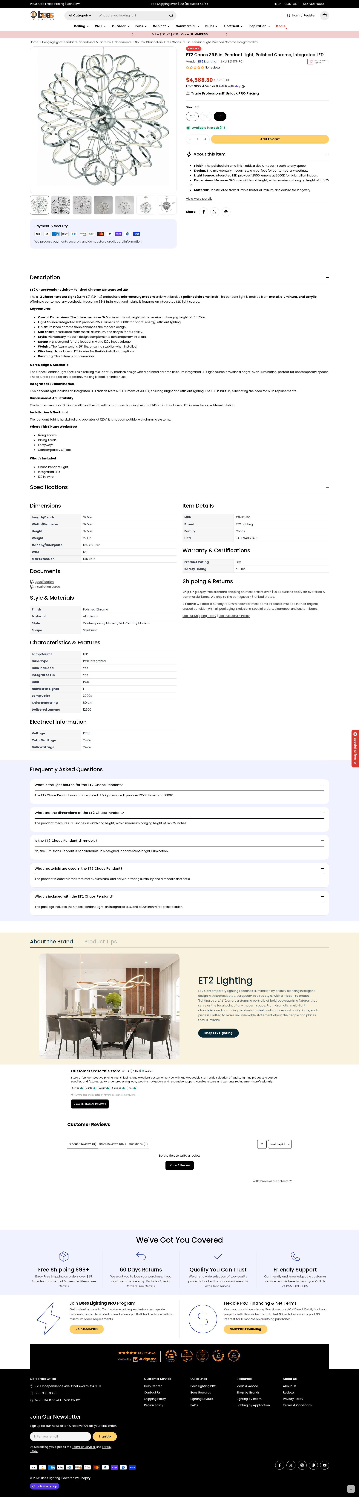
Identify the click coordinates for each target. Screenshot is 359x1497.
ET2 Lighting (207, 61)
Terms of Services (84, 1447)
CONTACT (291, 4)
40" (220, 116)
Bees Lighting (50, 1478)
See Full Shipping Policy (199, 616)
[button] (132, 34)
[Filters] (262, 1144)
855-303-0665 (314, 4)
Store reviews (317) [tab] (112, 1144)
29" (208, 117)
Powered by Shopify (75, 1478)
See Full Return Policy (234, 616)
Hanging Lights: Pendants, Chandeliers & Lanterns (76, 42)
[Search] (171, 15)
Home (34, 42)
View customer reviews (90, 1104)
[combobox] (120, 15)
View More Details (199, 199)
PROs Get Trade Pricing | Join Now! (55, 4)
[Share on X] (214, 211)
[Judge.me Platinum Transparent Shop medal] (187, 1356)
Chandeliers (123, 42)
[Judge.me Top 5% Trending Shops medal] (234, 1356)
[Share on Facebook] (203, 211)
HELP (277, 4)
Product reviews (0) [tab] (82, 1144)
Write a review (180, 1165)
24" (192, 116)
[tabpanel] (179, 1006)
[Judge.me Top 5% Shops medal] (218, 1356)
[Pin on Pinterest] (226, 211)
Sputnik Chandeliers (149, 42)
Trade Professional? (225, 93)
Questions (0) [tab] (138, 1144)
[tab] (51, 943)
